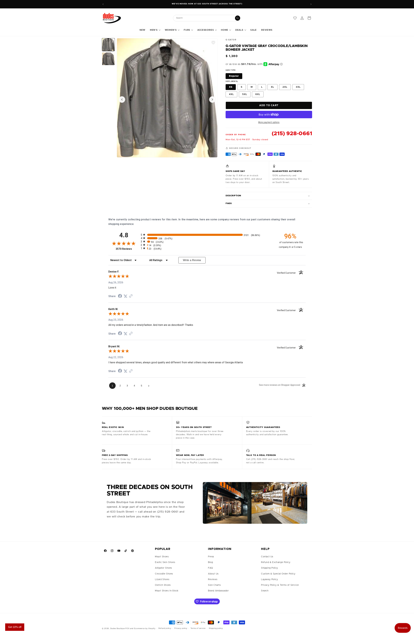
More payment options (269, 122)
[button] (155, 30)
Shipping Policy (269, 568)
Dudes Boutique (117, 628)
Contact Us (267, 557)
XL (272, 87)
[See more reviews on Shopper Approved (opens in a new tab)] (131, 296)
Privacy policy (180, 628)
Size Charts (214, 585)
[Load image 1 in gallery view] (108, 44)
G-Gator (231, 40)
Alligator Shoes (163, 568)
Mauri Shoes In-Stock (167, 591)
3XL (298, 87)
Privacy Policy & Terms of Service (280, 585)
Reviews (212, 579)
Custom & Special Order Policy (278, 574)
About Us (213, 574)
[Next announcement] (311, 4)
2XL (285, 87)
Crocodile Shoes (164, 574)
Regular (234, 76)
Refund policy (164, 628)
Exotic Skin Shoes (165, 562)
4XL (231, 94)
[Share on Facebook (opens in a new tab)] (120, 296)
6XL (257, 94)
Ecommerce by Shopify (144, 628)
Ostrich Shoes (163, 585)
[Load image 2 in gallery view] (108, 58)
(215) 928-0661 (292, 133)
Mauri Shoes (162, 557)
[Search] (237, 18)
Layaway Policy (269, 579)
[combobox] (205, 18)
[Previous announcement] (103, 4)
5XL (244, 94)
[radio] (207, 234)
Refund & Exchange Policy (275, 562)
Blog (210, 562)
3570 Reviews (127, 248)
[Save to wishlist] (213, 42)
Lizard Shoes (162, 579)
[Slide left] (122, 99)
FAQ (210, 568)
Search (265, 591)
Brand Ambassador (218, 591)
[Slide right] (212, 99)
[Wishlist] (295, 18)
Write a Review (192, 260)
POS (127, 628)
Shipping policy (216, 628)
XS (230, 87)
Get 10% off (14, 627)
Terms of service (198, 628)
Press (211, 557)
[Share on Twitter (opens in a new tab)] (125, 296)
